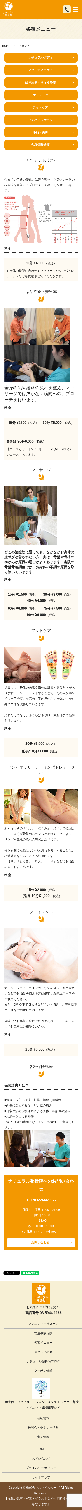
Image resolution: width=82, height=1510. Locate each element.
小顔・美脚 (40, 132)
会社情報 (43, 1418)
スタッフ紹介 (43, 1352)
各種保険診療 (40, 144)
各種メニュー (43, 1342)
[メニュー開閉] (75, 9)
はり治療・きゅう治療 (40, 82)
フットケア (40, 107)
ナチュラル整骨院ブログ (43, 1361)
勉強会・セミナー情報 (43, 1427)
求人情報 (43, 1437)
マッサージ (40, 95)
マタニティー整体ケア (43, 1324)
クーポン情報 (43, 1370)
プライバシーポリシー (41, 1468)
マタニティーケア (40, 70)
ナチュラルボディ (40, 57)
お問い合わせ (40, 1242)
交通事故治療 (43, 1333)
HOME (6, 46)
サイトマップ (41, 1477)
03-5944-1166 (45, 1200)
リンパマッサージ (40, 120)
